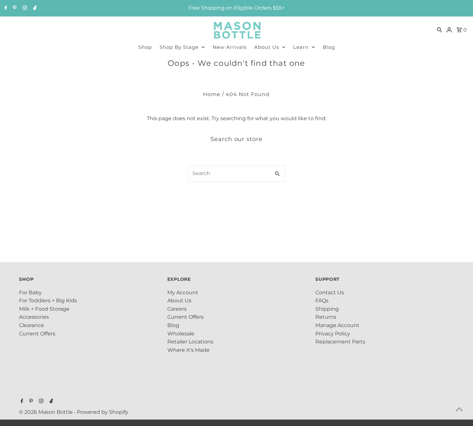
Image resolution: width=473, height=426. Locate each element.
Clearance (31, 325)
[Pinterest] (13, 8)
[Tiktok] (34, 8)
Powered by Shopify (102, 412)
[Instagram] (24, 8)
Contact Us (329, 292)
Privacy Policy (332, 334)
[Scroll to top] (459, 409)
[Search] (439, 29)
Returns (325, 317)
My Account (182, 292)
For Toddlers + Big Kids (48, 300)
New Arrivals (229, 47)
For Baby (30, 292)
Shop (145, 47)
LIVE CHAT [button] (11, 422)
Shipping (327, 309)
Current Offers (37, 334)
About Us (266, 47)
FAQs (322, 300)
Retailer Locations (190, 342)
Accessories (34, 317)
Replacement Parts (340, 342)
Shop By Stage (179, 47)
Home (211, 94)
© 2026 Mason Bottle (46, 412)
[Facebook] (5, 8)
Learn (301, 47)
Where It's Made (188, 350)
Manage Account (337, 325)
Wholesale (180, 334)
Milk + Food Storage (44, 309)
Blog (329, 47)
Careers (177, 309)
